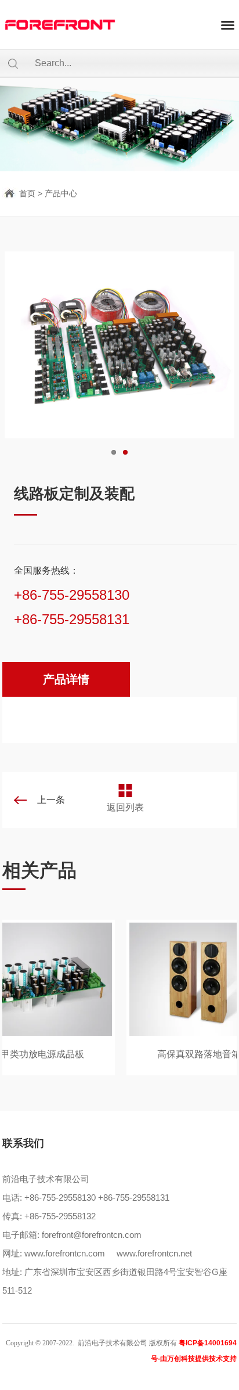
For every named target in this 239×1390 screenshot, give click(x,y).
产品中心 (61, 193)
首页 (27, 193)
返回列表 (125, 807)
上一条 (51, 800)
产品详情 (66, 679)
